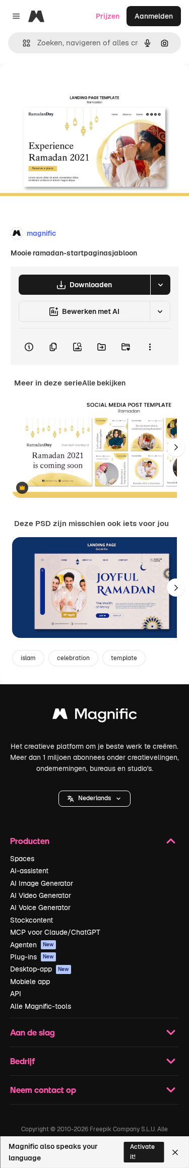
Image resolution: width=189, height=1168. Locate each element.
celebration (73, 658)
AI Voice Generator (40, 907)
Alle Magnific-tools (40, 1006)
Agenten (32, 944)
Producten (29, 840)
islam (28, 658)
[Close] (175, 1152)
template (124, 658)
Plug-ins (32, 956)
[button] (94, 799)
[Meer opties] (150, 347)
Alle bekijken (103, 382)
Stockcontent (31, 920)
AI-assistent (29, 870)
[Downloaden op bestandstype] (160, 285)
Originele (66, 86)
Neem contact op (43, 1089)
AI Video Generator (40, 895)
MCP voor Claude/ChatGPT (55, 932)
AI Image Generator (41, 883)
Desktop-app (39, 969)
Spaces (22, 858)
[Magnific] (94, 716)
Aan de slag (32, 1032)
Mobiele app (30, 981)
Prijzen (107, 16)
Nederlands (94, 798)
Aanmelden (154, 16)
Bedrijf (22, 1061)
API (15, 993)
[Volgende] (176, 447)
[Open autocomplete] (22, 43)
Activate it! (142, 1151)
